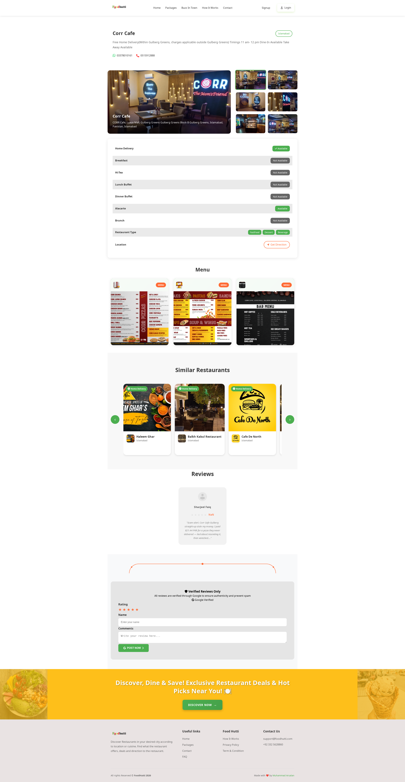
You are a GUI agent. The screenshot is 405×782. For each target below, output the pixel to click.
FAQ (184, 756)
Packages (171, 8)
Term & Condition (233, 751)
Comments (125, 628)
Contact (227, 8)
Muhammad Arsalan (283, 775)
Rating (123, 604)
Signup (266, 8)
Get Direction (279, 244)
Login (287, 7)
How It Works (210, 8)
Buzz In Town (189, 8)
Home (157, 8)
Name (122, 615)
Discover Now (200, 705)
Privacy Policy (231, 745)
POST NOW (134, 648)
